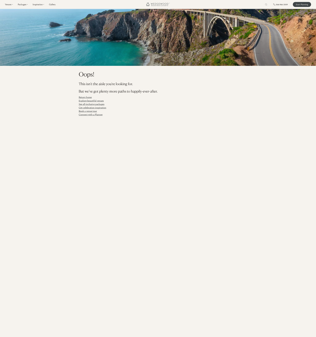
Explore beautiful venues (91, 100)
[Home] (158, 4)
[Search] (266, 4)
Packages (22, 4)
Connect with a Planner (91, 114)
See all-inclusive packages (91, 104)
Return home (85, 97)
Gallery (52, 4)
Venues (8, 4)
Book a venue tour (88, 111)
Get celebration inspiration (92, 107)
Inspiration (38, 4)
